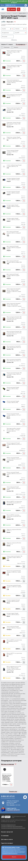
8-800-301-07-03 (10, 5)
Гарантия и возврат (7, 843)
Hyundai (15, 13)
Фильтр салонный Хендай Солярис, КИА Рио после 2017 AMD (14, 474)
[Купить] (23, 61)
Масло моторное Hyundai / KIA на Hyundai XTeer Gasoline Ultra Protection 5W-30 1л (14, 333)
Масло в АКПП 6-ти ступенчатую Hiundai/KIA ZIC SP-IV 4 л (14, 640)
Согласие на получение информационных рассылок (13, 827)
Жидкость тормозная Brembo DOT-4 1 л (14, 530)
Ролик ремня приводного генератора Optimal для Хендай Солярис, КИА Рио (14, 81)
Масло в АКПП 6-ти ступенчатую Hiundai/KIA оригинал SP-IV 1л (14, 502)
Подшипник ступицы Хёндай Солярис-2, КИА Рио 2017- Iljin (14, 137)
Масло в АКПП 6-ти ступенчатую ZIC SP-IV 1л (14, 654)
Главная (3, 13)
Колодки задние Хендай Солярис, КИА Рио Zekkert (13, 219)
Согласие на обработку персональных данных (11, 826)
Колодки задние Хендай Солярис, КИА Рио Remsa (13, 614)
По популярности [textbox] (20, 44)
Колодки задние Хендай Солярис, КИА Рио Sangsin (13, 205)
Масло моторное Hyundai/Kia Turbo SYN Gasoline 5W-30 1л (14, 360)
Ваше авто (10, 22)
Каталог (9, 13)
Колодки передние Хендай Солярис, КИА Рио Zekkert (13, 192)
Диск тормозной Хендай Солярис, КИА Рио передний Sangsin (14, 247)
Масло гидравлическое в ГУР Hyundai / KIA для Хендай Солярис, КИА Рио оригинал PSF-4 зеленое (14, 668)
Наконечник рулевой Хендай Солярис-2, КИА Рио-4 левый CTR (14, 572)
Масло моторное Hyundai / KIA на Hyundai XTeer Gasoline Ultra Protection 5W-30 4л (14, 318)
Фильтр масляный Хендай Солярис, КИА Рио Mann (13, 388)
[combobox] (7, 28)
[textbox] (7, 32)
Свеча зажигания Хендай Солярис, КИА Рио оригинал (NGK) (14, 488)
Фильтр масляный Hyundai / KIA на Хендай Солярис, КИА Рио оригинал (14, 374)
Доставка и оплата (7, 839)
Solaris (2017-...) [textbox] (18, 28)
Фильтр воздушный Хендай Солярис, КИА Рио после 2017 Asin (14, 444)
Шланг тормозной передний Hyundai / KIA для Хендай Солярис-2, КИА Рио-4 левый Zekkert (14, 290)
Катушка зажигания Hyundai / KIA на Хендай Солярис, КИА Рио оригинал (14, 109)
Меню (2, 5)
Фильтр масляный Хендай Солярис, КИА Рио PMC (13, 402)
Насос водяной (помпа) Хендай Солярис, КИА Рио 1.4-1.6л (14, 95)
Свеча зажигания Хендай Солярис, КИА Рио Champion (14, 627)
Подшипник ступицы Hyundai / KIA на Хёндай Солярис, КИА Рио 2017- (14, 124)
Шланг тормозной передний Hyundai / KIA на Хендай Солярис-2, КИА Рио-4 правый (14, 305)
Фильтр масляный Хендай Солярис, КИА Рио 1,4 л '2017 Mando (14, 415)
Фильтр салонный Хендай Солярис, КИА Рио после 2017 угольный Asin (14, 459)
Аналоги (16, 47)
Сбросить (14, 40)
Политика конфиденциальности (8, 824)
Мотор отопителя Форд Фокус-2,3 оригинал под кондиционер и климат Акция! (7, 777)
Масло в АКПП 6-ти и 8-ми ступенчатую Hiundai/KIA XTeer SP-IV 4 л (14, 516)
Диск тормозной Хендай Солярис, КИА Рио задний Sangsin (13, 275)
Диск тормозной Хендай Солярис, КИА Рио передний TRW (14, 233)
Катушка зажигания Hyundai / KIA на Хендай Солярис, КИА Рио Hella (14, 557)
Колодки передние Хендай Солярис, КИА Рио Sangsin (13, 179)
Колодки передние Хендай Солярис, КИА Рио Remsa (13, 600)
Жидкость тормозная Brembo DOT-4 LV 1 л (14, 543)
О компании (4, 835)
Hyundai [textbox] (4, 28)
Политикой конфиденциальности (9, 853)
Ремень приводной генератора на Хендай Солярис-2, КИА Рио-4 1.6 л (14, 52)
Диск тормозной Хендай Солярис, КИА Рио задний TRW (14, 261)
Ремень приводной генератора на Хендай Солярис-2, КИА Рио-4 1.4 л (14, 67)
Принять (14, 857)
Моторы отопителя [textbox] (7, 764)
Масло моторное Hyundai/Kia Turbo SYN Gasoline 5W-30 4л (14, 346)
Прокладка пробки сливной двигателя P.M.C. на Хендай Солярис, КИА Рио (13, 430)
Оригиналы (6, 47)
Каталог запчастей (7, 832)
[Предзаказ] (23, 566)
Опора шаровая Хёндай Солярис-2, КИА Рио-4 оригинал (12, 152)
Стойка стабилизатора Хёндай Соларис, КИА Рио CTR (14, 165)
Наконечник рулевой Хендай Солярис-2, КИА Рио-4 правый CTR (14, 587)
